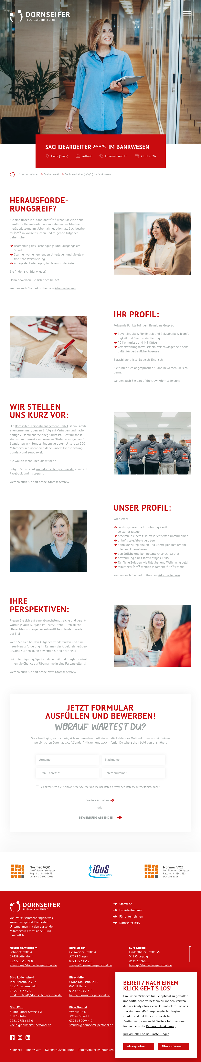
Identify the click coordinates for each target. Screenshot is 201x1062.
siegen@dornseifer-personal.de (90, 965)
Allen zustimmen (172, 1046)
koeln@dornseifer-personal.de (30, 1025)
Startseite (16, 1049)
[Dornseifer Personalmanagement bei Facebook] (12, 1037)
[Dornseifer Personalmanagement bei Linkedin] (28, 1037)
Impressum (33, 1049)
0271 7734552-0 (80, 961)
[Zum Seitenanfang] (189, 954)
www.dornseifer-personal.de (55, 469)
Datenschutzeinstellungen (96, 1049)
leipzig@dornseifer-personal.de (150, 965)
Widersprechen (136, 1046)
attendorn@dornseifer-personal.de (33, 965)
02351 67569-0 (20, 990)
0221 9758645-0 (21, 1020)
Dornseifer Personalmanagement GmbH (41, 426)
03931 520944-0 (80, 1020)
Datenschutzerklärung (60, 1049)
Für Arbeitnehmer (27, 174)
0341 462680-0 (139, 961)
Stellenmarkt (51, 174)
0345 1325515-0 (80, 990)
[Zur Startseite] (35, 906)
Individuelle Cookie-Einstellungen (146, 1034)
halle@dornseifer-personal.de (89, 995)
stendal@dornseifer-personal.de (91, 1025)
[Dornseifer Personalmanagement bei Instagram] (20, 1037)
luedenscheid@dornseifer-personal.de (36, 995)
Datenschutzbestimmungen (142, 787)
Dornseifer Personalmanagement (12, 174)
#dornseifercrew (65, 288)
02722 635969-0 (21, 961)
